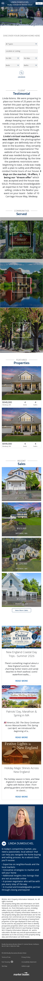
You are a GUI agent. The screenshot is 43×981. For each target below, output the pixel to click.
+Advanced (21, 77)
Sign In (39, 3)
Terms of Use (6, 957)
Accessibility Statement (29, 962)
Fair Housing (6, 962)
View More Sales (21, 610)
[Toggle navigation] (2, 3)
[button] (4, 843)
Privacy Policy (26, 957)
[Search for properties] (21, 73)
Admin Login (26, 966)
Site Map (4, 966)
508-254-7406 (14, 946)
